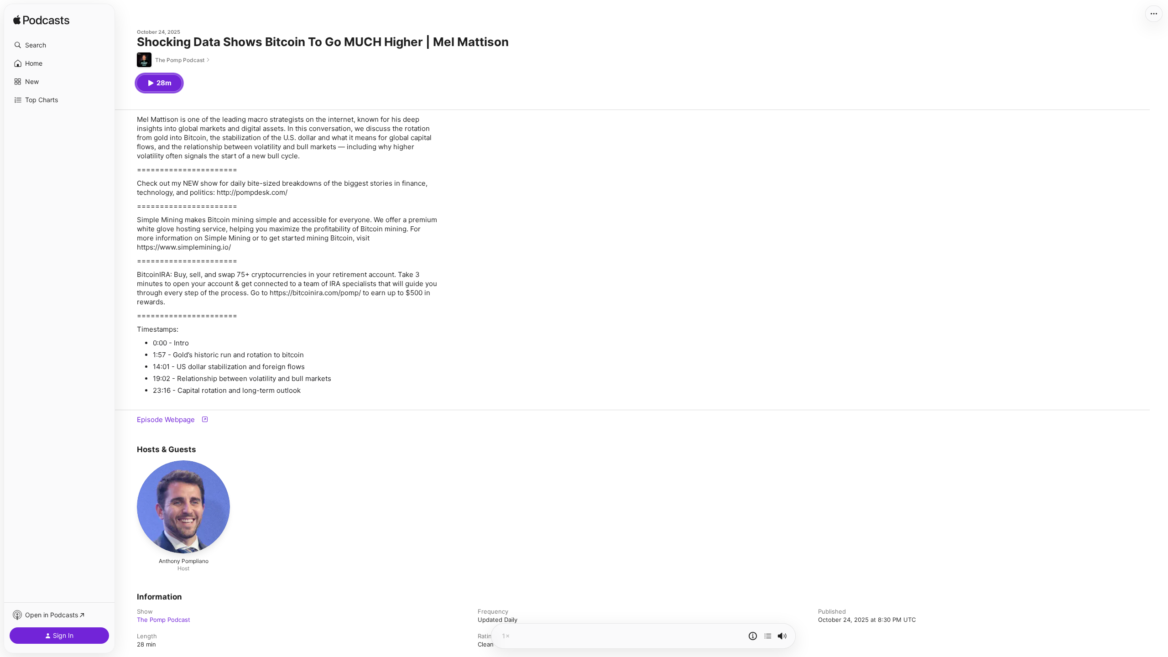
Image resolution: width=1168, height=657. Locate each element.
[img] (41, 20)
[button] (59, 45)
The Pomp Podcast (163, 619)
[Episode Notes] (752, 636)
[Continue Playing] (767, 636)
